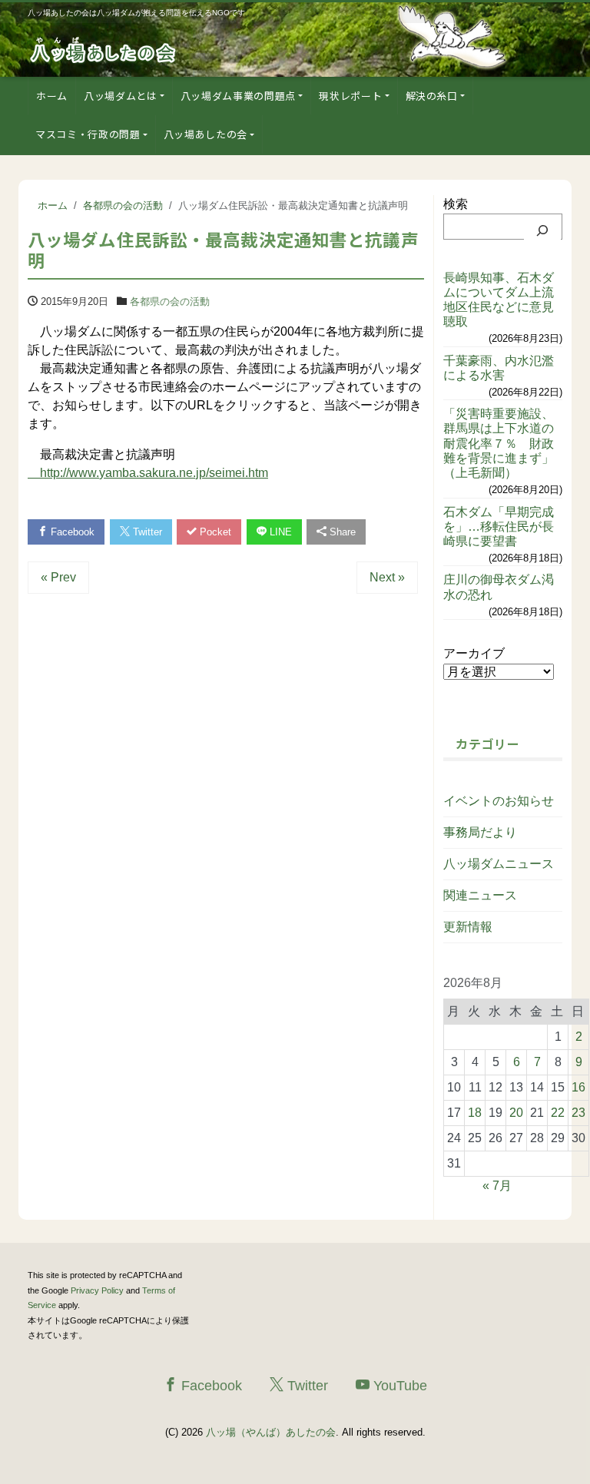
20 (516, 1112)
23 (578, 1112)
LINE (279, 532)
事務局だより (480, 832)
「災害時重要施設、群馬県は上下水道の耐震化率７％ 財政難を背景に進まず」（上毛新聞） (498, 443)
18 (475, 1112)
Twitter (146, 532)
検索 (455, 203)
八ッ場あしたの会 (205, 134)
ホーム (52, 95)
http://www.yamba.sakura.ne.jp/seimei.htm (148, 472)
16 (578, 1087)
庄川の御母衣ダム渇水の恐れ (498, 587)
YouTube (398, 1385)
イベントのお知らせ (498, 800)
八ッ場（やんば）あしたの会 (271, 1432)
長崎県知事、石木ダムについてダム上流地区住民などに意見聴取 (498, 300)
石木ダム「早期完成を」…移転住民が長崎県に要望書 (498, 526)
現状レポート (350, 95)
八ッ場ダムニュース (498, 863)
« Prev (58, 577)
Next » (387, 577)
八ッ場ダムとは (120, 95)
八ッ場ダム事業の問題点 (238, 95)
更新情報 (467, 926)
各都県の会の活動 (170, 301)
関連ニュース (480, 895)
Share (341, 532)
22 (558, 1112)
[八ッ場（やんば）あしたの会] (104, 48)
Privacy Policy (97, 1290)
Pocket (214, 532)
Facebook (71, 532)
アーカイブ (474, 653)
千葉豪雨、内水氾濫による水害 (498, 368)
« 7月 (497, 1185)
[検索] (542, 230)
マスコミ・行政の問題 (88, 134)
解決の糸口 (432, 95)
